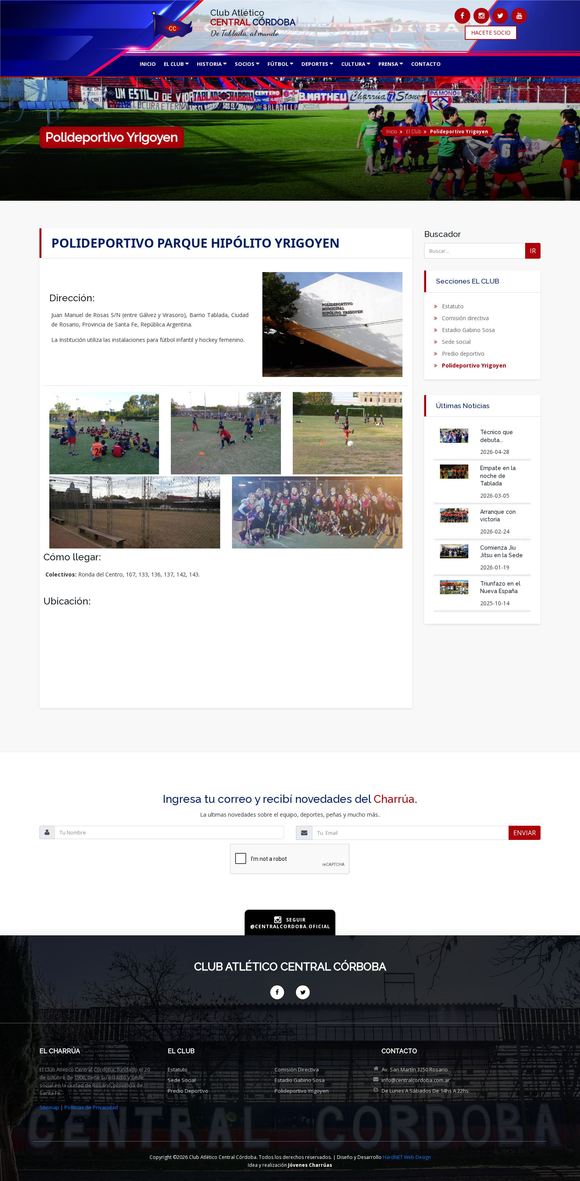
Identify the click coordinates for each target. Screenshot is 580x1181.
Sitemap (49, 1107)
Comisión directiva (465, 318)
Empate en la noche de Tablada (498, 476)
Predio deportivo (463, 353)
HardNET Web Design (407, 1157)
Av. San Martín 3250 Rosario (415, 1069)
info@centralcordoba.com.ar (416, 1080)
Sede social (456, 341)
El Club (413, 131)
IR (533, 250)
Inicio (391, 131)
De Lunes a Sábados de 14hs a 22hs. (426, 1090)
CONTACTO (426, 63)
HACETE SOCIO (491, 32)
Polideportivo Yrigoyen (474, 365)
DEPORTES (314, 63)
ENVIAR (524, 832)
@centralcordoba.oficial (290, 926)
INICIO (148, 63)
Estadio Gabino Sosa (468, 330)
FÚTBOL (278, 63)
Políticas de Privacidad (91, 1107)
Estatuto (453, 306)
